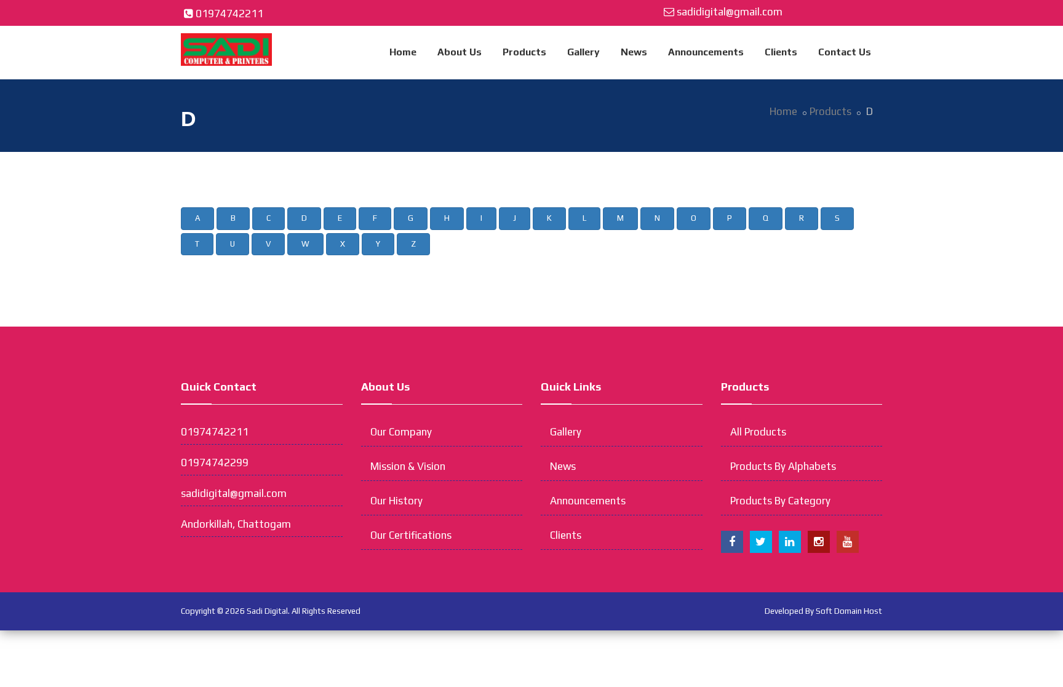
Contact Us (844, 52)
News (634, 52)
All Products (758, 432)
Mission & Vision (407, 466)
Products (524, 52)
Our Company (401, 432)
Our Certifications (411, 535)
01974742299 (215, 462)
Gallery (583, 52)
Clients (781, 52)
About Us (459, 52)
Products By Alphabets (783, 466)
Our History (396, 500)
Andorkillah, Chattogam (236, 524)
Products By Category (780, 500)
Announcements (706, 52)
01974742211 (229, 13)
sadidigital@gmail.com (729, 12)
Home (402, 52)
